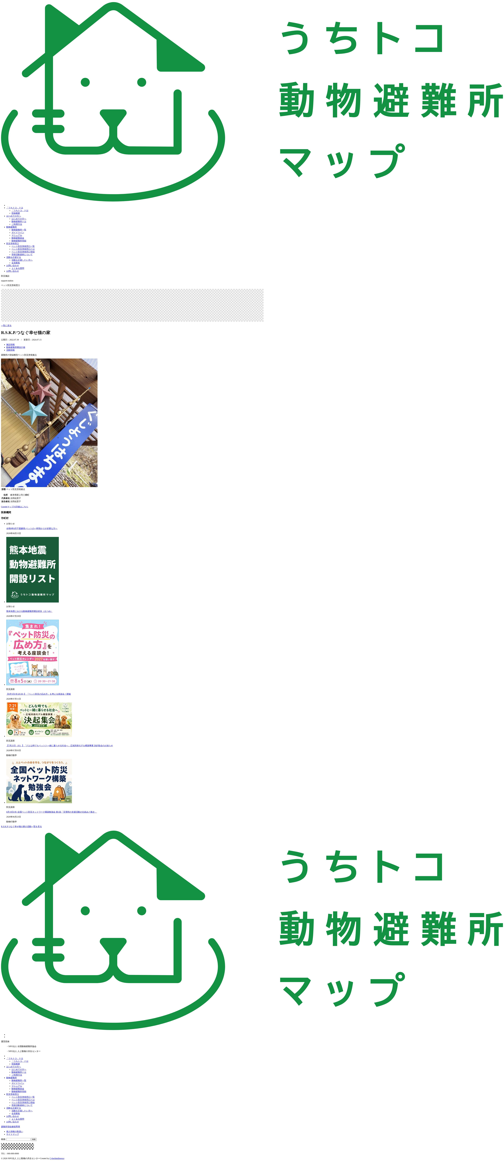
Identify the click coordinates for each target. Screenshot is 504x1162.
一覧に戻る (6, 325)
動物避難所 (11, 227)
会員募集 (16, 263)
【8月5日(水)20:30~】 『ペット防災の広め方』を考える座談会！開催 (38, 694)
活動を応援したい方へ (22, 260)
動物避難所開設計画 (15, 347)
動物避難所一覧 (19, 230)
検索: (3, 1139)
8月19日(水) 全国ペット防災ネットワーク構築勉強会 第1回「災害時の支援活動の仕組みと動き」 (51, 812)
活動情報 (10, 350)
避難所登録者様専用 (10, 1127)
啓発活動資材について (22, 254)
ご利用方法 (17, 224)
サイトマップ (12, 1134)
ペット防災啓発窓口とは (23, 249)
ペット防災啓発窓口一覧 (23, 246)
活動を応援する (13, 257)
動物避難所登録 (19, 241)
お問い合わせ (12, 265)
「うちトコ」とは (14, 208)
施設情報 (10, 344)
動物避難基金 (18, 238)
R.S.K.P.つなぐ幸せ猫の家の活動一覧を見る (21, 826)
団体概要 (16, 213)
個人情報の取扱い (14, 1131)
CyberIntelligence (57, 1158)
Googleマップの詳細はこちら (14, 507)
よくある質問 (18, 268)
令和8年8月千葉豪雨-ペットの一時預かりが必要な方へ (31, 528)
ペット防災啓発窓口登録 (23, 252)
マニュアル (17, 235)
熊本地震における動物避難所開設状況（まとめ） (29, 611)
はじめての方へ (13, 216)
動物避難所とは (19, 221)
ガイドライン (18, 232)
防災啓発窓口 (12, 243)
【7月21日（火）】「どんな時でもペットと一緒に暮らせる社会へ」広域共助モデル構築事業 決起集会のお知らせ (59, 745)
